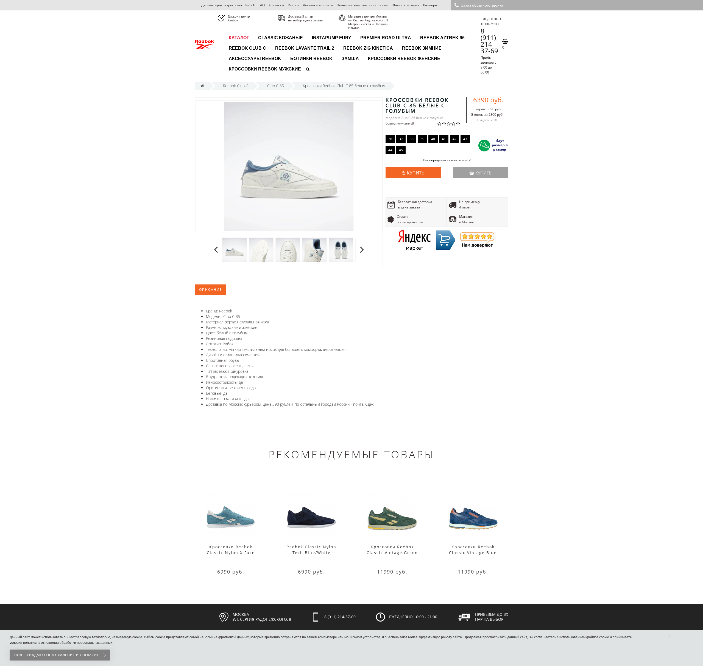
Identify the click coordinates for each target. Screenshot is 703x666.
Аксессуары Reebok (255, 58)
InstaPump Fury (331, 37)
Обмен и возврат (405, 5)
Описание (210, 289)
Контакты (276, 5)
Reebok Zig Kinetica (368, 48)
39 (422, 139)
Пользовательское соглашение (362, 5)
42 (454, 139)
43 (465, 139)
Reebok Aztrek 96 (442, 37)
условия (16, 643)
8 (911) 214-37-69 (489, 41)
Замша (350, 58)
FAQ (261, 5)
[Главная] (202, 85)
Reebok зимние (422, 48)
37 (401, 139)
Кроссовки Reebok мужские (265, 69)
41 (444, 139)
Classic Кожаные (280, 37)
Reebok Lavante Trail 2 (304, 48)
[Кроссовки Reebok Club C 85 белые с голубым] (234, 249)
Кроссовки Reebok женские (404, 58)
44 (390, 150)
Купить (483, 173)
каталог (239, 37)
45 (401, 150)
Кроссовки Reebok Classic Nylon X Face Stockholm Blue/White (230, 552)
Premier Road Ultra (385, 37)
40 (433, 139)
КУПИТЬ (415, 173)
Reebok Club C (247, 48)
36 (390, 139)
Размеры (430, 5)
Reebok (293, 5)
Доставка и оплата (318, 5)
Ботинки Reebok (311, 58)
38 (412, 139)
